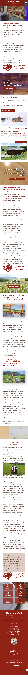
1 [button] (11, 647)
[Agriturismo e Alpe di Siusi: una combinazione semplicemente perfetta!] (14, 318)
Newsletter (8, 602)
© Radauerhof (10, 660)
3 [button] (15, 647)
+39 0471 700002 (15, 629)
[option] (14, 642)
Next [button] (26, 642)
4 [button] (17, 647)
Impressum (15, 660)
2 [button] (13, 647)
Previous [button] (1, 642)
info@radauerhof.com (15, 632)
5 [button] (18, 659)
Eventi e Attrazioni (7, 595)
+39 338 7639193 (16, 631)
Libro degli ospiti (20, 588)
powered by (11, 665)
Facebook (20, 602)
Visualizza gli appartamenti (16, 179)
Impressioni (8, 588)
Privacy (18, 660)
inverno (10, 244)
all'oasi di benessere (8, 88)
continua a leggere (7, 110)
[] (14, 19)
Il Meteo (20, 595)
